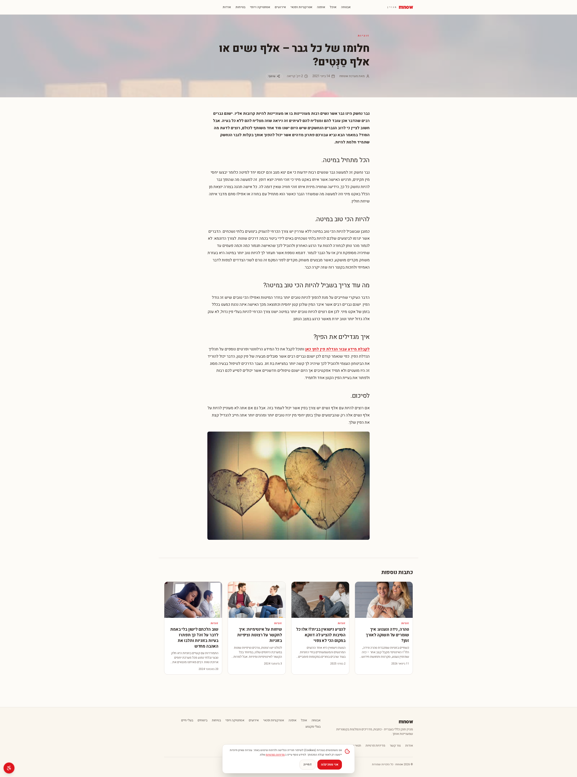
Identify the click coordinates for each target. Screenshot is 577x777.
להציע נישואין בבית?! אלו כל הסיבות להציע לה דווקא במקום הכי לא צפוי (321, 635)
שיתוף (271, 76)
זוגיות (364, 35)
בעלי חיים (187, 720)
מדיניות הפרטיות (275, 755)
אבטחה (346, 7)
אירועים (280, 7)
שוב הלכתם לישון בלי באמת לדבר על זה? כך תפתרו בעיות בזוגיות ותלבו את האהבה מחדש (194, 637)
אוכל (333, 7)
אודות (227, 7)
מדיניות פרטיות (375, 745)
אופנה (321, 7)
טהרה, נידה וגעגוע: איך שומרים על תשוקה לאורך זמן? (387, 635)
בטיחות (240, 7)
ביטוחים (202, 720)
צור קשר (395, 745)
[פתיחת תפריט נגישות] (9, 768)
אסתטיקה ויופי (260, 7)
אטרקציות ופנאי (301, 7)
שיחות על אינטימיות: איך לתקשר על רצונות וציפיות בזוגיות (259, 635)
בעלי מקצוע (313, 726)
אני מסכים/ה (329, 764)
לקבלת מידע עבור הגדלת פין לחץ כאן (337, 349)
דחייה (307, 764)
